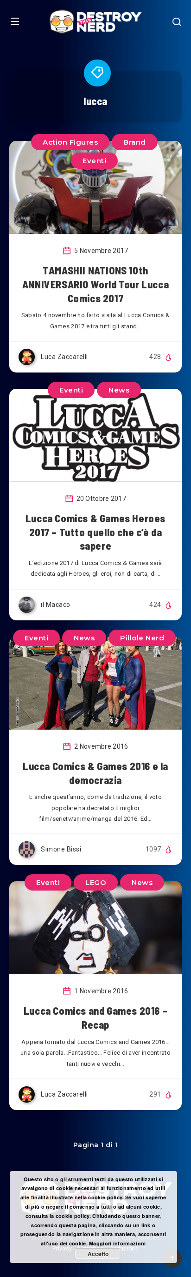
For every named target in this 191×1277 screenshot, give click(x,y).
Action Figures (70, 142)
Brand (134, 142)
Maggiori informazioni (117, 1243)
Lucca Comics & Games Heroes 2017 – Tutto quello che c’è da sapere (95, 532)
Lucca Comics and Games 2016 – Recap (95, 1017)
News (118, 390)
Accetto (98, 1254)
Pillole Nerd (142, 637)
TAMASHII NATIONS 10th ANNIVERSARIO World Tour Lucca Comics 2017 (95, 284)
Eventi (94, 160)
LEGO (95, 882)
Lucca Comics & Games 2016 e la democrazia (95, 773)
